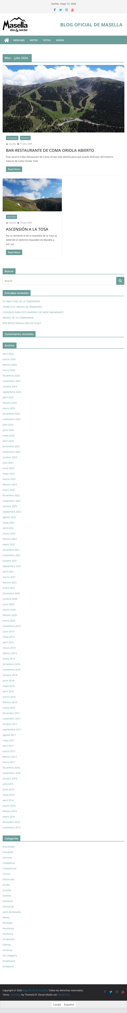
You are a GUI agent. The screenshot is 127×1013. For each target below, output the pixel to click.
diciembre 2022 (11, 495)
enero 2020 (9, 620)
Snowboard (9, 961)
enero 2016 (9, 816)
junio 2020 (8, 604)
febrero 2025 (10, 402)
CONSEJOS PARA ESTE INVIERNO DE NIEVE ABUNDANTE (33, 312)
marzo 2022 (9, 533)
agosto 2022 (9, 517)
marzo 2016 (9, 805)
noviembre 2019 (12, 626)
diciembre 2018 (11, 664)
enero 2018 (9, 707)
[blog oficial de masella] (7, 40)
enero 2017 (9, 762)
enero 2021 (9, 587)
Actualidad (12, 138)
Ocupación (9, 939)
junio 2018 (8, 680)
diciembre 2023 (11, 446)
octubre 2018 (10, 675)
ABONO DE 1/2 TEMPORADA (18, 317)
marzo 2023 (9, 479)
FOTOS (47, 40)
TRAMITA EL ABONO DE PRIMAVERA (22, 306)
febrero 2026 (10, 364)
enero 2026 (9, 370)
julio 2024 (8, 424)
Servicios (25, 138)
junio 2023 (8, 468)
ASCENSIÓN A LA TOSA (27, 229)
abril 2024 (8, 440)
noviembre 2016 (12, 773)
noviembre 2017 (12, 718)
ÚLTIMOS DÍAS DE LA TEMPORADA (21, 301)
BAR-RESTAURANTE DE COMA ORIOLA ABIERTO (50, 150)
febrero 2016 (10, 811)
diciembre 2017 (11, 713)
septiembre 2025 (12, 391)
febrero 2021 (10, 582)
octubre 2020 (10, 598)
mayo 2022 (9, 522)
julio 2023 (8, 462)
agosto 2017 (9, 734)
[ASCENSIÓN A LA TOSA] (32, 195)
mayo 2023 (9, 473)
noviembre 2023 (12, 451)
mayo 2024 (9, 435)
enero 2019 (9, 658)
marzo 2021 (9, 577)
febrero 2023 (10, 484)
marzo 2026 (9, 359)
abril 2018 (8, 691)
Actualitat (8, 852)
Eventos (7, 895)
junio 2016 (8, 789)
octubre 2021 (10, 560)
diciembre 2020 (11, 593)
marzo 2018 (9, 696)
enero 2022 (9, 544)
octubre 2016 (10, 778)
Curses (6, 873)
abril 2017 (8, 745)
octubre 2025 (10, 386)
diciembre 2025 (11, 375)
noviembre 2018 (12, 669)
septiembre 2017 (12, 729)
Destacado (8, 879)
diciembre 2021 (11, 549)
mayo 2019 (9, 636)
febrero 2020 (10, 615)
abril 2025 (8, 397)
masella (12, 143)
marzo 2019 (9, 647)
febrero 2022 (10, 538)
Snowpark (8, 966)
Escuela (7, 890)
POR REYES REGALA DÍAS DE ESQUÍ (22, 323)
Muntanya (8, 928)
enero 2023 (9, 489)
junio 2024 (8, 430)
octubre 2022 (10, 506)
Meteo (6, 917)
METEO (34, 40)
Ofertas (7, 944)
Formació (8, 901)
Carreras (7, 857)
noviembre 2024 (12, 419)
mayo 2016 (9, 794)
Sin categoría (10, 955)
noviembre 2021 (12, 555)
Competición (10, 868)
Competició (9, 863)
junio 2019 (8, 631)
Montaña (11, 217)
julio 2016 (8, 783)
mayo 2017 (9, 740)
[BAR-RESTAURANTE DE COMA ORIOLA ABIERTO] (63, 98)
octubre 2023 (10, 457)
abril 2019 (8, 642)
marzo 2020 (9, 609)
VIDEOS (60, 40)
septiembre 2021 (12, 566)
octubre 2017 (10, 724)
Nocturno (8, 933)
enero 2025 (9, 408)
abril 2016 (8, 800)
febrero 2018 (10, 702)
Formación (8, 906)
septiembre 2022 (12, 511)
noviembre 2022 (12, 500)
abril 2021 (8, 571)
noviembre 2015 (12, 827)
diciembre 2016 (11, 767)
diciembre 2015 (11, 822)
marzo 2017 (9, 751)
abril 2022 (8, 528)
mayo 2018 (9, 685)
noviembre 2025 (12, 381)
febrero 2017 (10, 756)
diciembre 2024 (11, 413)
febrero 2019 (10, 653)
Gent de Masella (12, 912)
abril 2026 (8, 353)
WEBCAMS (19, 40)
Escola (6, 884)
